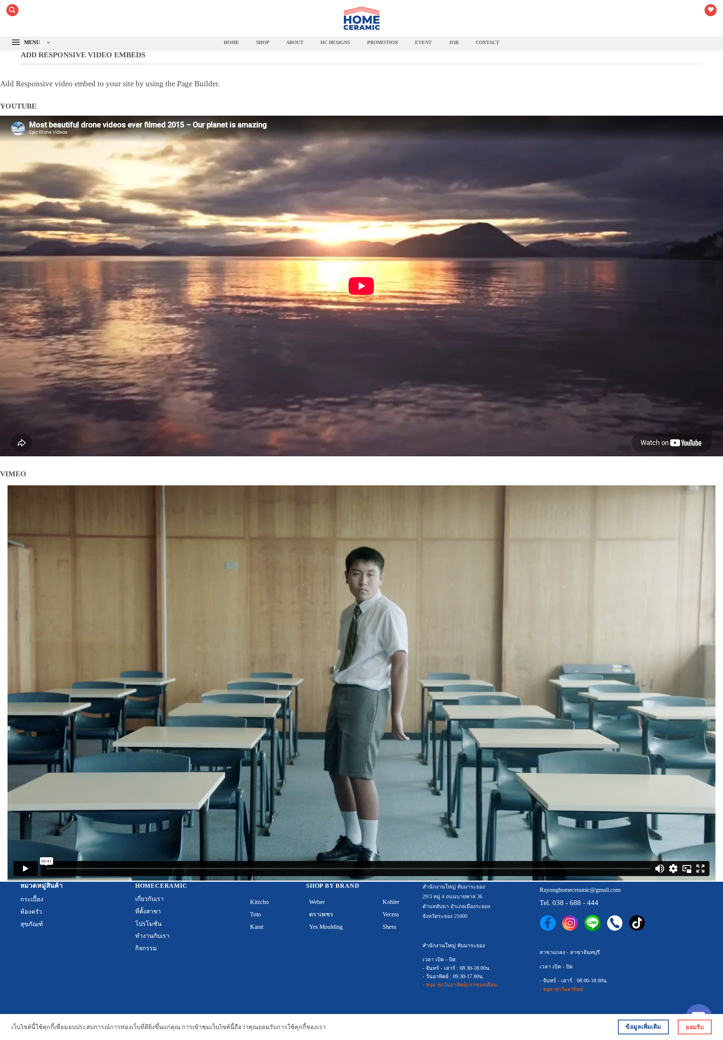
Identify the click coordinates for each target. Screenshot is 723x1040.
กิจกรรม (146, 948)
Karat (256, 927)
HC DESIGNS (335, 42)
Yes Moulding (326, 927)
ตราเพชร (321, 914)
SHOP (262, 42)
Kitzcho (259, 902)
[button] (12, 10)
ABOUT (295, 42)
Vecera (391, 914)
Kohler (391, 902)
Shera (389, 927)
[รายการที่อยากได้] (711, 10)
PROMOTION (382, 42)
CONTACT (487, 42)
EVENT (423, 42)
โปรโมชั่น (148, 924)
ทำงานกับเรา (152, 936)
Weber (317, 902)
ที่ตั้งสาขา (148, 911)
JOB (454, 42)
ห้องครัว (31, 911)
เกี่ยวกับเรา (149, 899)
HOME (231, 42)
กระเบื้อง (31, 899)
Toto (255, 914)
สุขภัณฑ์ (31, 924)
